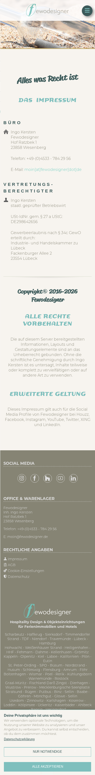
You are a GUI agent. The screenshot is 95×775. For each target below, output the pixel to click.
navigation (87, 10)
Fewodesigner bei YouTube (60, 478)
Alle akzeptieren (47, 766)
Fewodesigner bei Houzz (47, 478)
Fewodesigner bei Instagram (22, 478)
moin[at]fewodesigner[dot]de (53, 169)
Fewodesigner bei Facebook (34, 478)
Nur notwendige (47, 751)
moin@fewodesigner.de (27, 537)
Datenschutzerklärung (19, 739)
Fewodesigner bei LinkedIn (73, 478)
